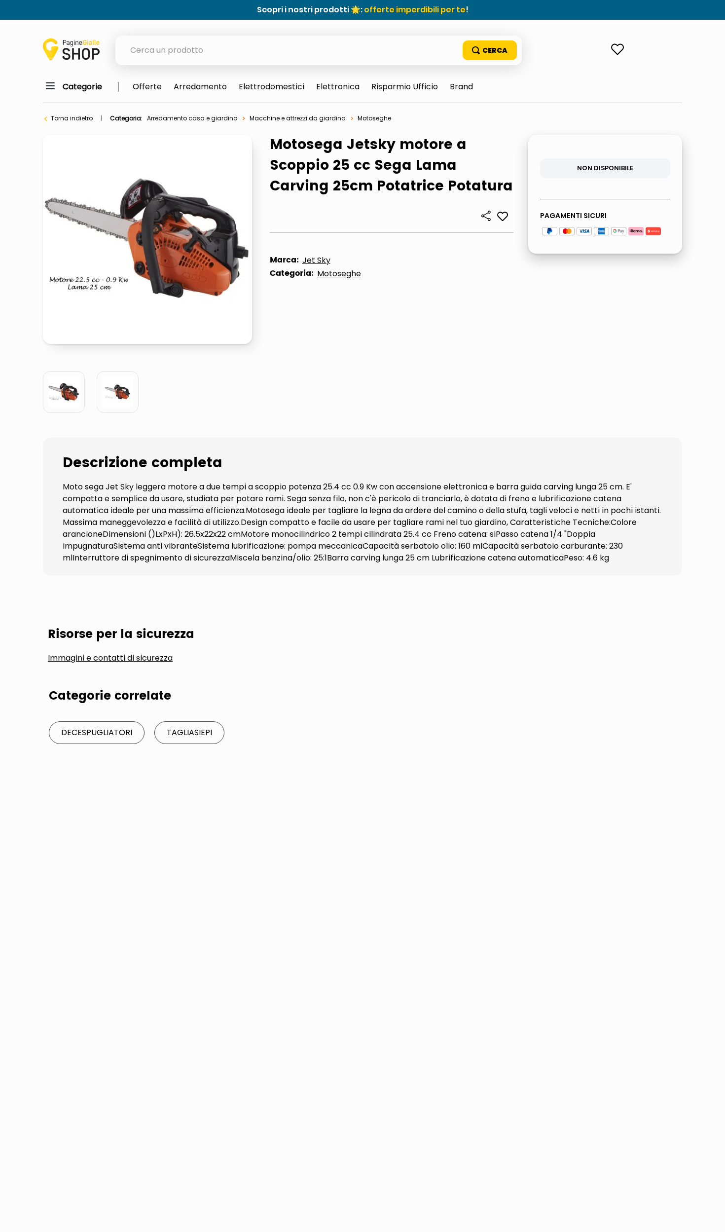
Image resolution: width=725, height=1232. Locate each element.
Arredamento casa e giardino (192, 118)
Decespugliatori (96, 732)
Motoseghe (374, 118)
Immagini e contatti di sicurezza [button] (110, 658)
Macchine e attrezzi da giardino (297, 118)
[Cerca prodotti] (490, 50)
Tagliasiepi (189, 732)
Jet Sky (316, 260)
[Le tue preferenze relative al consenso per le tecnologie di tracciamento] (707, 1214)
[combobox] (318, 50)
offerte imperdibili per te (415, 9)
